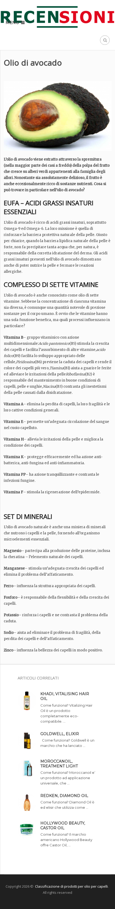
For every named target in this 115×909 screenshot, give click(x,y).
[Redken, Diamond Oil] (29, 803)
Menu (12, 22)
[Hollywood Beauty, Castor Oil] (29, 831)
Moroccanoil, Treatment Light (59, 763)
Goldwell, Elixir (59, 733)
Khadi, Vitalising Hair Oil (64, 696)
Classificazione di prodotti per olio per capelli (71, 886)
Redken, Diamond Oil (64, 795)
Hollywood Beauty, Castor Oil (62, 825)
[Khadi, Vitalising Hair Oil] (29, 701)
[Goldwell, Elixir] (29, 741)
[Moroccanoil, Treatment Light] (29, 769)
